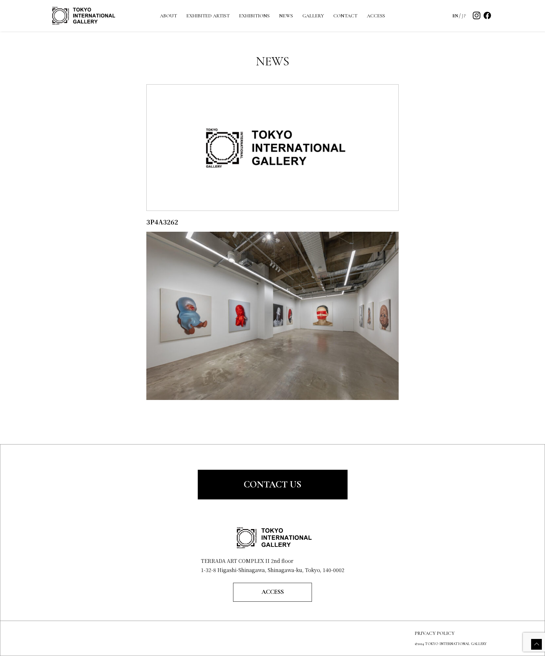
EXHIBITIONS (254, 16)
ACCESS (376, 16)
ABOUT (168, 16)
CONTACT (345, 16)
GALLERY (313, 16)
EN (455, 16)
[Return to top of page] (536, 644)
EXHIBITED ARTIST (208, 16)
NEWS (286, 16)
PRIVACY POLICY (434, 633)
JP (464, 16)
